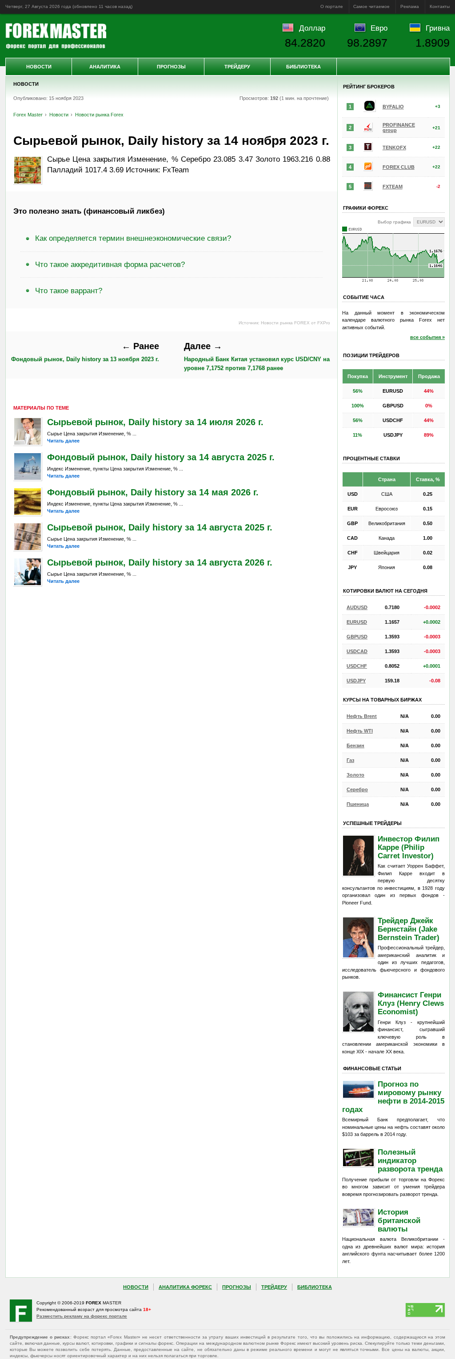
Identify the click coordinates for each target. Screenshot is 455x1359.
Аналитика (104, 66)
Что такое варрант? (68, 291)
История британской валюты (399, 1220)
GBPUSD (357, 636)
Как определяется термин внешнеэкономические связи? (133, 238)
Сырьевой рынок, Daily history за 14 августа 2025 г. (159, 527)
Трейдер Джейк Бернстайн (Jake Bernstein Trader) (408, 929)
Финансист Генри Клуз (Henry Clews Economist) (411, 1003)
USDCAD (357, 651)
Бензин (355, 745)
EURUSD (357, 622)
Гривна (438, 28)
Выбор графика (394, 221)
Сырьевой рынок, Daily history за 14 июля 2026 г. (155, 422)
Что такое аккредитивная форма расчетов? (110, 264)
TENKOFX (394, 147)
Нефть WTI (360, 730)
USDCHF (357, 666)
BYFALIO (393, 106)
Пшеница (358, 804)
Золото (355, 774)
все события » (427, 337)
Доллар (312, 28)
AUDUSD (357, 607)
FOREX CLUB (399, 167)
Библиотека (303, 66)
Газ (350, 760)
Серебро (357, 789)
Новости (39, 66)
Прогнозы (171, 66)
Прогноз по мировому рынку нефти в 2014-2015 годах (393, 1096)
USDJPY (356, 680)
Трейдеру (237, 66)
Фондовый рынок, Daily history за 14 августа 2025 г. (161, 457)
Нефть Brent (362, 716)
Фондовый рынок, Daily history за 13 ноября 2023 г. (85, 352)
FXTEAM (393, 186)
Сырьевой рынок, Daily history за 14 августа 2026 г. (159, 562)
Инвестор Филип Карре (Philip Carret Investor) (408, 847)
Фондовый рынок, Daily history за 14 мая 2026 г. (153, 492)
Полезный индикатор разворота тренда (410, 1160)
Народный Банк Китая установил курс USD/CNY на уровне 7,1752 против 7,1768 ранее (257, 356)
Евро (379, 28)
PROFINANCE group (399, 127)
